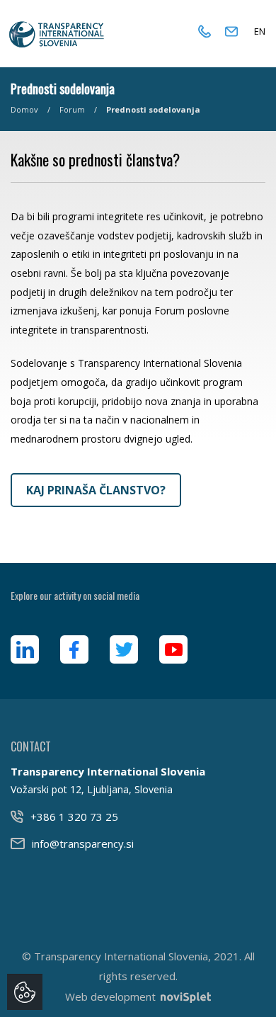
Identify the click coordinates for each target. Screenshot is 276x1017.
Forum (72, 109)
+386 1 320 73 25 (74, 816)
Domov (24, 109)
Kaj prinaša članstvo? (96, 490)
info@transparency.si (83, 843)
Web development (110, 996)
